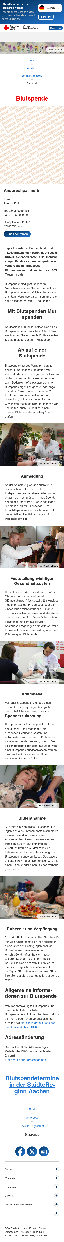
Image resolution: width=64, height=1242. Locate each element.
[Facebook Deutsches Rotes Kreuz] (20, 1151)
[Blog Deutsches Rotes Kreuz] (44, 1151)
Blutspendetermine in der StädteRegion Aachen (32, 1084)
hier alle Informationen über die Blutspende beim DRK (30, 1025)
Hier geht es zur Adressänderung (25, 1060)
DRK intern (38, 1231)
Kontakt (33, 1228)
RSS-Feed (10, 1228)
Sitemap (43, 1228)
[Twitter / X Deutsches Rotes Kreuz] (32, 1151)
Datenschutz (11, 1231)
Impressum (25, 1231)
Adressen (22, 1228)
